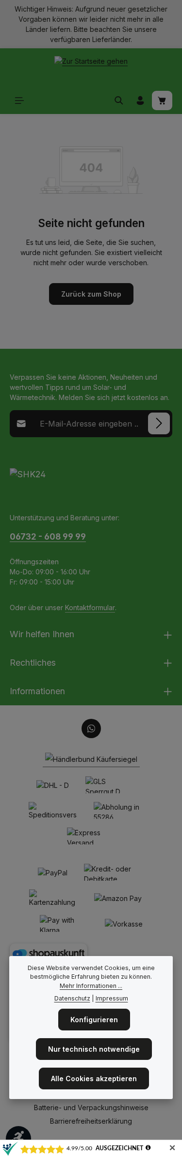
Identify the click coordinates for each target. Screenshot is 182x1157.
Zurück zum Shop (91, 294)
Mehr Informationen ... (91, 985)
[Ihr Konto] (140, 100)
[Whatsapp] (91, 728)
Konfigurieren (94, 1019)
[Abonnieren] (159, 423)
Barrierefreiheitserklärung (91, 1121)
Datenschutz (72, 998)
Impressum (112, 998)
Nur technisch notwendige (94, 1049)
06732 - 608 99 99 (48, 536)
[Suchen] (119, 100)
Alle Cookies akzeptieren (94, 1078)
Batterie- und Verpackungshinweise (91, 1107)
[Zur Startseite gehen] (91, 67)
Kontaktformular (90, 607)
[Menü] (19, 100)
